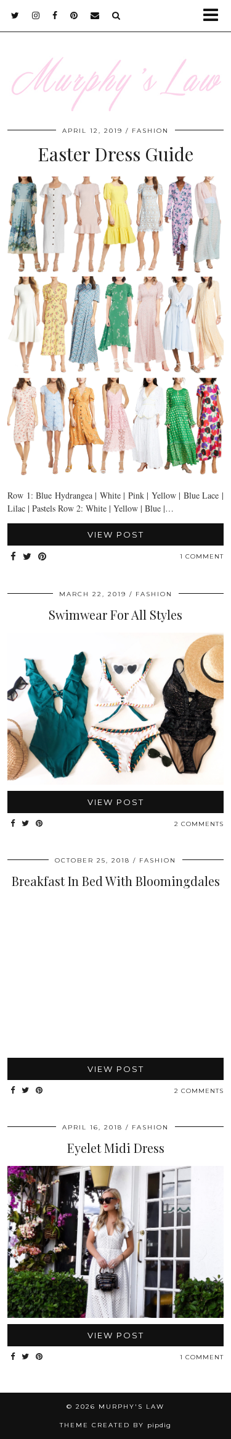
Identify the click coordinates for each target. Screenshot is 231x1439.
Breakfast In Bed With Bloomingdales (116, 880)
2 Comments (199, 824)
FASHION (150, 131)
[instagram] (36, 15)
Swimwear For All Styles (115, 614)
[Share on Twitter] (27, 557)
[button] (214, 16)
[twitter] (15, 15)
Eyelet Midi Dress (115, 1147)
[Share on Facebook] (13, 557)
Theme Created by (115, 1425)
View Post (115, 534)
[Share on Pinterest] (42, 557)
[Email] (95, 15)
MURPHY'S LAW (131, 1407)
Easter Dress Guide (115, 153)
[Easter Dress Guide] (115, 473)
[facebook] (55, 15)
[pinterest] (74, 15)
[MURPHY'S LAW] (115, 63)
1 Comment (202, 556)
